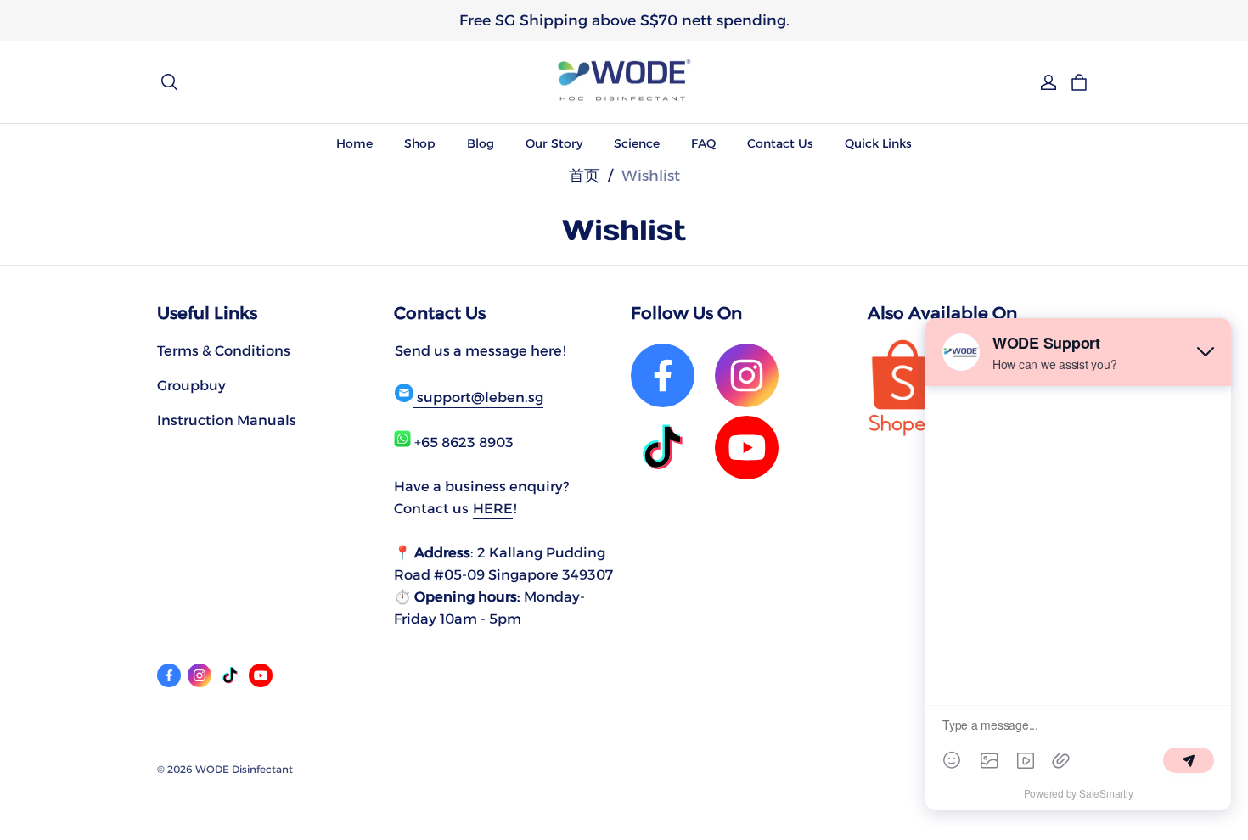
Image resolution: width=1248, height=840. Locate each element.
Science (637, 143)
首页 (584, 175)
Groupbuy (191, 385)
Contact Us (780, 143)
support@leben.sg (478, 397)
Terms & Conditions (223, 350)
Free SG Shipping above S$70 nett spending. (624, 20)
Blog (480, 143)
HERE (493, 508)
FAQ (703, 143)
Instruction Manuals (226, 420)
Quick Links (878, 143)
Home (354, 143)
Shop (420, 143)
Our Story (554, 143)
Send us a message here (478, 350)
